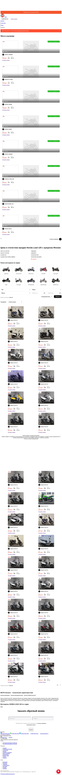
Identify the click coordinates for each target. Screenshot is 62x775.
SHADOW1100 (34, 255)
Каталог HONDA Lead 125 (30, 695)
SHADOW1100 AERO (36, 257)
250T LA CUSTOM (4, 251)
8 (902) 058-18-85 (6, 733)
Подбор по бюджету (7, 752)
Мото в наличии (6, 753)
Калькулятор (6, 754)
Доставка (5, 766)
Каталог (4, 751)
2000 (1, 706)
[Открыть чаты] (58, 771)
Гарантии (5, 764)
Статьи (4, 756)
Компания (5, 762)
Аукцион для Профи (7, 749)
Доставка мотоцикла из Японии (10, 742)
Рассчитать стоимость (5, 734)
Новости (5, 757)
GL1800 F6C (3, 255)
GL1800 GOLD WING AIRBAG (7, 257)
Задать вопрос (14, 18)
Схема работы (6, 765)
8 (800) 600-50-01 (35, 733)
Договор (5, 768)
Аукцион (5, 748)
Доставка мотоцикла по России (10, 743)
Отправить (31, 729)
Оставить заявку (6, 60)
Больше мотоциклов (54, 239)
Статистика (5, 750)
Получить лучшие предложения (31, 438)
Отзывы (4, 767)
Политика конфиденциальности (7, 773)
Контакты (5, 763)
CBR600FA (33, 251)
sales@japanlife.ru (44, 733)
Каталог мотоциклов (5, 695)
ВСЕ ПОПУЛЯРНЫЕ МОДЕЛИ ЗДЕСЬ (22, 30)
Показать (58, 296)
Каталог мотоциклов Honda (17, 695)
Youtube (10, 737)
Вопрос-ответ (6, 755)
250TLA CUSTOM (4, 253)
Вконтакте (4, 737)
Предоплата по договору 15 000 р (31, 12)
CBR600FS (33, 253)
